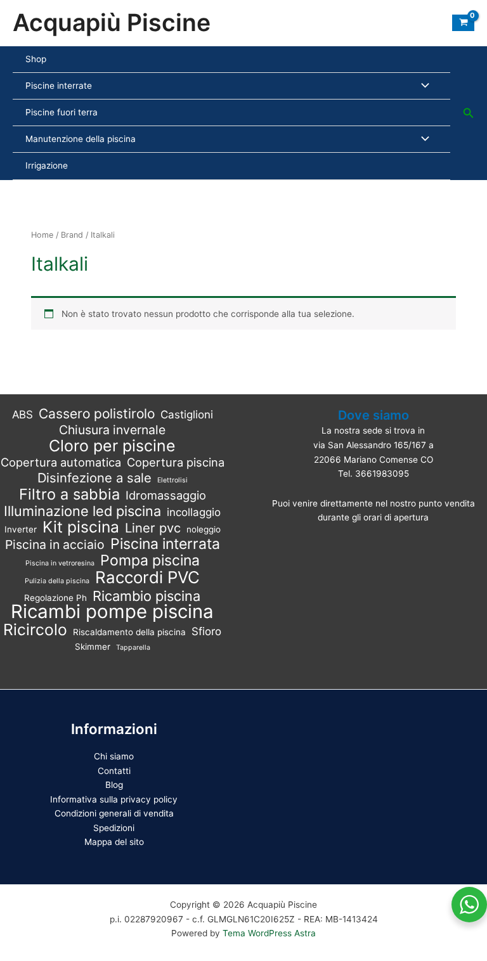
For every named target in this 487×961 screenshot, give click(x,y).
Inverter (20, 529)
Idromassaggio (166, 495)
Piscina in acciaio (55, 545)
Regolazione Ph (55, 598)
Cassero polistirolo (97, 414)
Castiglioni (186, 414)
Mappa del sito (114, 842)
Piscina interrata (165, 544)
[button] (468, 113)
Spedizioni (113, 828)
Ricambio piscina (146, 596)
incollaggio (194, 512)
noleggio (203, 529)
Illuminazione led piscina (82, 511)
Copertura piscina (175, 462)
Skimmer (92, 647)
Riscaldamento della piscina (129, 632)
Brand (72, 235)
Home (42, 235)
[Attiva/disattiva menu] (422, 86)
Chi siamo (114, 756)
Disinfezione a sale (94, 478)
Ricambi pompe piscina (112, 612)
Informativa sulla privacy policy (114, 799)
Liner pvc (153, 528)
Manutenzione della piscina (80, 139)
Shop (35, 59)
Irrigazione (46, 165)
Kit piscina (80, 527)
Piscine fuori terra (61, 112)
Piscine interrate (58, 86)
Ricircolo (35, 629)
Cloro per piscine (112, 446)
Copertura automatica (61, 462)
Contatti (114, 771)
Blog (114, 785)
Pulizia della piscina (57, 581)
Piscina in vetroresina (59, 563)
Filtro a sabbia (69, 494)
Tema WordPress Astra (269, 933)
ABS (22, 414)
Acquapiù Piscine (112, 22)
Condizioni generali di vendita (114, 813)
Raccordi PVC (147, 578)
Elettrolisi (172, 480)
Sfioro (206, 631)
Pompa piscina (150, 560)
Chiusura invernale (112, 430)
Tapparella (133, 647)
